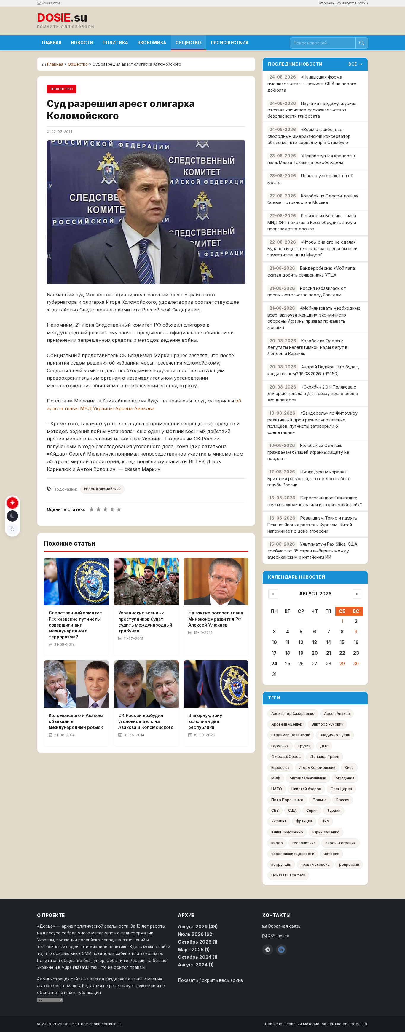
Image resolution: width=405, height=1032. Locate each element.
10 (274, 642)
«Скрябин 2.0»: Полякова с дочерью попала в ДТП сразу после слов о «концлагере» (312, 393)
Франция (304, 821)
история (331, 854)
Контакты (50, 3)
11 (287, 642)
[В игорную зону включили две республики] (216, 684)
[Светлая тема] (12, 503)
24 (274, 664)
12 (301, 642)
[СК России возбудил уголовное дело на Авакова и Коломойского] (146, 684)
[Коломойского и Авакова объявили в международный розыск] (76, 684)
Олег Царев (341, 789)
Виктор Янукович (327, 724)
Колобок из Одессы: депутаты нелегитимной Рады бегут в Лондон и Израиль (307, 347)
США (292, 810)
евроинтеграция (340, 843)
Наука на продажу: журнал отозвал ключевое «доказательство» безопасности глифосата (311, 110)
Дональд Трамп (324, 756)
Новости (82, 42)
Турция (333, 810)
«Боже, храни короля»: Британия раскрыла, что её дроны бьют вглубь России (309, 478)
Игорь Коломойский (102, 489)
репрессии (349, 864)
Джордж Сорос (286, 756)
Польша (320, 800)
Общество (188, 42)
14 (328, 642)
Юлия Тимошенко (287, 832)
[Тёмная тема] (12, 516)
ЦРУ (325, 821)
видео (277, 843)
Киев (349, 767)
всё (352, 64)
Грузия (304, 746)
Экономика (152, 42)
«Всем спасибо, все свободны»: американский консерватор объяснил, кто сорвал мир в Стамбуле (309, 136)
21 (328, 653)
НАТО (276, 789)
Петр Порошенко (287, 800)
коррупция (281, 864)
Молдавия (345, 778)
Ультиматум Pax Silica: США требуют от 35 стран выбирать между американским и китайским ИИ (312, 550)
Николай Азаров (306, 789)
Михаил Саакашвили (308, 778)
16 (356, 642)
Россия (342, 800)
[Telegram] (267, 949)
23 (356, 653)
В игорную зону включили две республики (205, 721)
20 (315, 653)
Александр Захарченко (293, 713)
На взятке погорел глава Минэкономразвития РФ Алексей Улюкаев (215, 618)
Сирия (312, 810)
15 (342, 642)
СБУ (275, 810)
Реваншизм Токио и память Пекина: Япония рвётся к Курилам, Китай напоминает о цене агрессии (312, 524)
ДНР (324, 746)
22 (342, 653)
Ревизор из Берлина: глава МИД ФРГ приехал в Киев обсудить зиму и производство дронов (311, 222)
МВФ (275, 778)
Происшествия (229, 42)
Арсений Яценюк (286, 724)
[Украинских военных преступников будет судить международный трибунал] (146, 581)
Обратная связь (284, 926)
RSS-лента (278, 936)
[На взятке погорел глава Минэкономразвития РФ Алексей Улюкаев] (216, 581)
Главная (51, 42)
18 (287, 653)
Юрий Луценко (325, 832)
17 (274, 653)
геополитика (304, 843)
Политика (115, 42)
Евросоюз (280, 767)
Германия (280, 746)
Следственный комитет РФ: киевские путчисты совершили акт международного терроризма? (75, 624)
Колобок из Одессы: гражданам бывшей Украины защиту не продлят (308, 452)
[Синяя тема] (12, 529)
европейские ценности (292, 854)
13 (314, 642)
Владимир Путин (335, 735)
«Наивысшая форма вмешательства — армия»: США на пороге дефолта (311, 83)
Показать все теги (288, 875)
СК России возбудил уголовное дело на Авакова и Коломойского (145, 721)
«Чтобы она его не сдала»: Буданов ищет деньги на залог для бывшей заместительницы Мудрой (312, 248)
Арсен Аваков (337, 713)
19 (301, 653)
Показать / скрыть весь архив (210, 980)
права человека (315, 864)
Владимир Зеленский (290, 735)
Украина (278, 821)
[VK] (281, 949)
